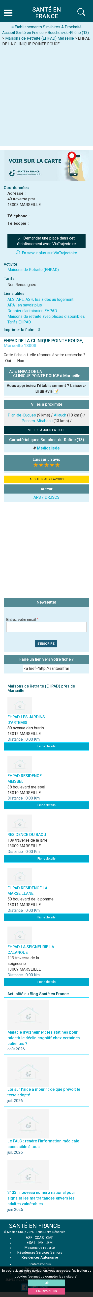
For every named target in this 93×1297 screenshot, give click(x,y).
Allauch (60, 415)
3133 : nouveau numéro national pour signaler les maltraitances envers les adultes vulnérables (41, 1198)
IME (40, 1243)
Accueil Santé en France (23, 32)
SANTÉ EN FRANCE (35, 1225)
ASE (29, 1238)
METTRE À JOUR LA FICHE (46, 430)
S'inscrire (46, 643)
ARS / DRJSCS (46, 497)
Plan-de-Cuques (22, 415)
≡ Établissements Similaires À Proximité (46, 27)
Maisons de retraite (40, 1247)
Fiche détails (46, 746)
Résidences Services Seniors (39, 1252)
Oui (8, 360)
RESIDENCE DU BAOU (26, 834)
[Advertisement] (46, 95)
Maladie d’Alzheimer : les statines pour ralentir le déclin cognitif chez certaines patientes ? (43, 1038)
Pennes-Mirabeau (37, 420)
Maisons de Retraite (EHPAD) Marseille (39, 38)
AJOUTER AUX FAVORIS (47, 479)
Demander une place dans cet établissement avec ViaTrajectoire (46, 241)
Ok (47, 1283)
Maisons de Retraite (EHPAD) (33, 269)
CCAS (39, 1238)
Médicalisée (48, 448)
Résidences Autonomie (40, 1257)
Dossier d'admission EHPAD (32, 310)
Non (20, 360)
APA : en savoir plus (24, 305)
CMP (50, 1238)
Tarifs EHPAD (19, 322)
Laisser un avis (46, 459)
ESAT (31, 1243)
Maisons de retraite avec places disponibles (46, 316)
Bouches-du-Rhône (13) (68, 32)
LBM (49, 1243)
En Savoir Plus (46, 1291)
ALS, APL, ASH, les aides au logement (40, 299)
